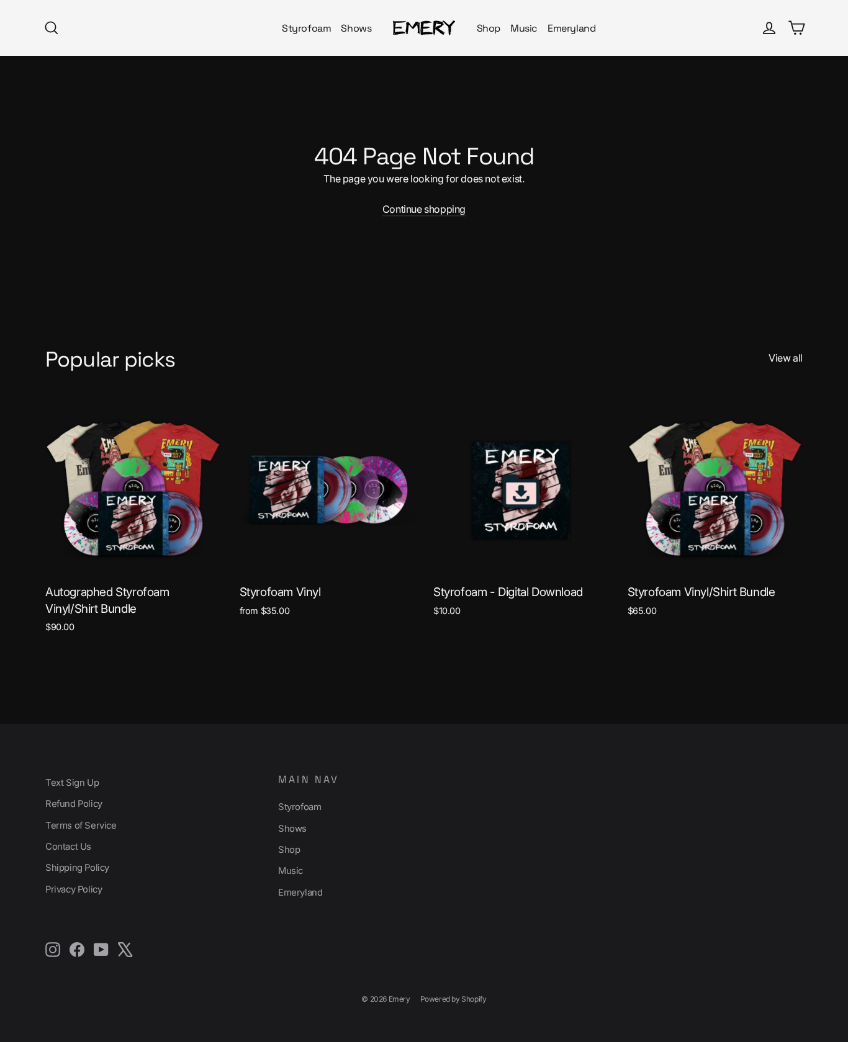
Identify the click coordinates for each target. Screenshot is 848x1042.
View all (786, 358)
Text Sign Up (72, 782)
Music (524, 28)
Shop (488, 28)
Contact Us (68, 846)
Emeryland (571, 28)
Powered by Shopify (453, 999)
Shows (356, 28)
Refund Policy (73, 803)
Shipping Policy (77, 867)
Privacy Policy (73, 889)
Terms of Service (81, 825)
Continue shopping (424, 209)
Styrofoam (306, 28)
